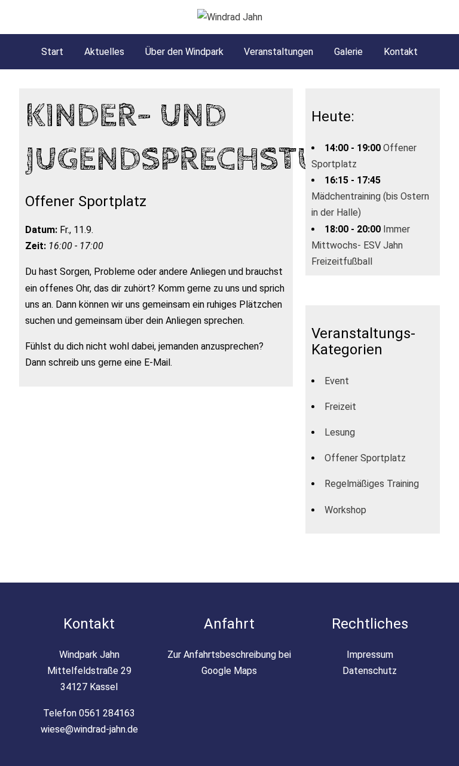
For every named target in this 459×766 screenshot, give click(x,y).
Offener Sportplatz (365, 458)
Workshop (345, 510)
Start (52, 51)
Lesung (340, 432)
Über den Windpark (184, 51)
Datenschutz (369, 670)
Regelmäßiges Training (372, 483)
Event (337, 381)
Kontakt (401, 51)
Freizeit (340, 406)
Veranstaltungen (278, 51)
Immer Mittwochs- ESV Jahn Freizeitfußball (360, 245)
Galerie (348, 51)
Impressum (370, 654)
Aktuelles (104, 51)
